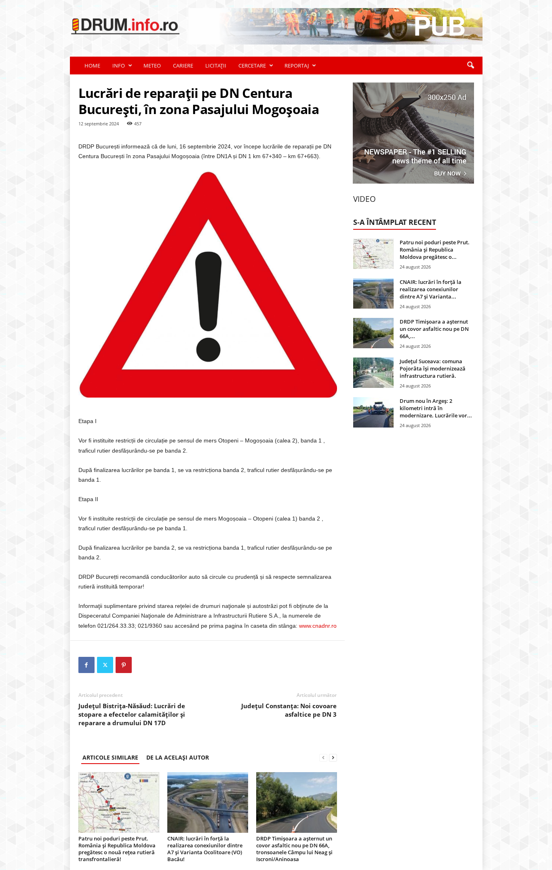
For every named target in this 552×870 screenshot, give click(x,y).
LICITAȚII (215, 65)
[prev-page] (323, 757)
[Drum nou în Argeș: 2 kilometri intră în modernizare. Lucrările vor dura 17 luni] (373, 412)
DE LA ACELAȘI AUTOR (177, 757)
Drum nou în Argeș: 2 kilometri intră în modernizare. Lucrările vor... (436, 408)
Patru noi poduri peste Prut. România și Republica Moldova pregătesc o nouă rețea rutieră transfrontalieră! (117, 849)
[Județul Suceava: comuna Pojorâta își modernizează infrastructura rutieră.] (373, 373)
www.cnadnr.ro (318, 625)
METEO (152, 65)
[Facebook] (86, 665)
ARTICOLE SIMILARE (110, 757)
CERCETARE (252, 65)
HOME (92, 65)
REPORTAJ (296, 65)
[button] (470, 65)
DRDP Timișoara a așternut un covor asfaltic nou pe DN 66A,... (434, 329)
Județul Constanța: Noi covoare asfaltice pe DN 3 (289, 710)
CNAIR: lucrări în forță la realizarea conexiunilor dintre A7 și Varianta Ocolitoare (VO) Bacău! (204, 849)
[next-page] (333, 757)
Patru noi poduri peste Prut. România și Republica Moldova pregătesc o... (435, 249)
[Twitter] (105, 665)
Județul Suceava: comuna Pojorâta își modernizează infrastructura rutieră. (433, 368)
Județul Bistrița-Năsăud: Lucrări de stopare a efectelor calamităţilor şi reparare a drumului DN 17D (131, 714)
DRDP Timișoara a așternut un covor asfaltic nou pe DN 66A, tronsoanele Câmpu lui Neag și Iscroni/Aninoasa (294, 849)
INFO (118, 65)
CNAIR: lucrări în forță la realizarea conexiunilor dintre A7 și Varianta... (430, 289)
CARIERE (183, 65)
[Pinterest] (124, 665)
